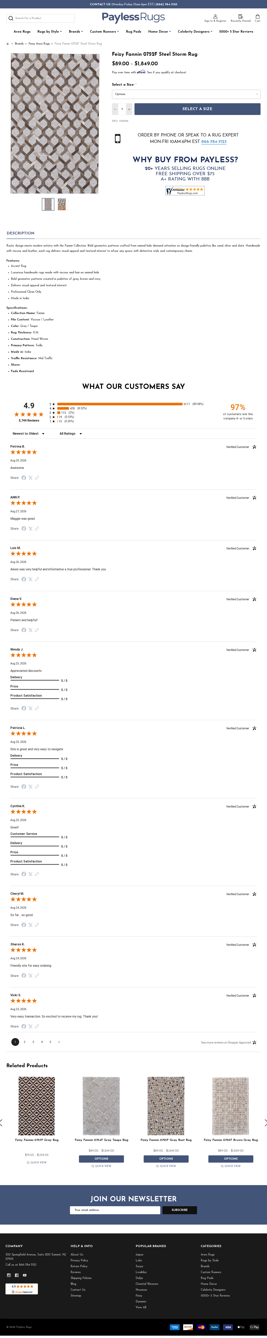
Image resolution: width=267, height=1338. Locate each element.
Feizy (139, 1295)
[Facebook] (16, 1275)
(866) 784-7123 (166, 4)
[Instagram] (8, 1275)
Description (20, 233)
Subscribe (180, 1210)
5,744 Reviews (29, 420)
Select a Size (197, 109)
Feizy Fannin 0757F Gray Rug (36, 1140)
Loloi (139, 1260)
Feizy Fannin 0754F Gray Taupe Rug (101, 1140)
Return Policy (79, 1266)
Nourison (141, 1290)
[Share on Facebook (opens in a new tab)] (24, 478)
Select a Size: (124, 85)
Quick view (38, 1162)
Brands (74, 31)
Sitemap (76, 1295)
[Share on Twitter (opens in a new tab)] (30, 478)
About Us (77, 1254)
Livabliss (141, 1272)
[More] (61, 31)
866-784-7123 (214, 142)
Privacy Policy (79, 1260)
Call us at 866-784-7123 (20, 1265)
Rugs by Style (48, 31)
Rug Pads (133, 31)
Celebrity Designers (194, 31)
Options (101, 1159)
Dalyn (139, 1278)
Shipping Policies (81, 1278)
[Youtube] (24, 1275)
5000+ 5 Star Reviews (236, 31)
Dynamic (141, 1301)
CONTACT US (100, 4)
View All (141, 1307)
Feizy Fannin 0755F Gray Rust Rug (166, 1140)
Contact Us (78, 1290)
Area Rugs (22, 31)
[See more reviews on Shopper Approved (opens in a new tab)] (37, 478)
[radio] (133, 404)
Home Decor (158, 31)
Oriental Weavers (147, 1284)
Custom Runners (103, 31)
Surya (139, 1266)
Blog (73, 1284)
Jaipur (139, 1254)
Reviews (76, 1272)
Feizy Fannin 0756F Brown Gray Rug (231, 1140)
